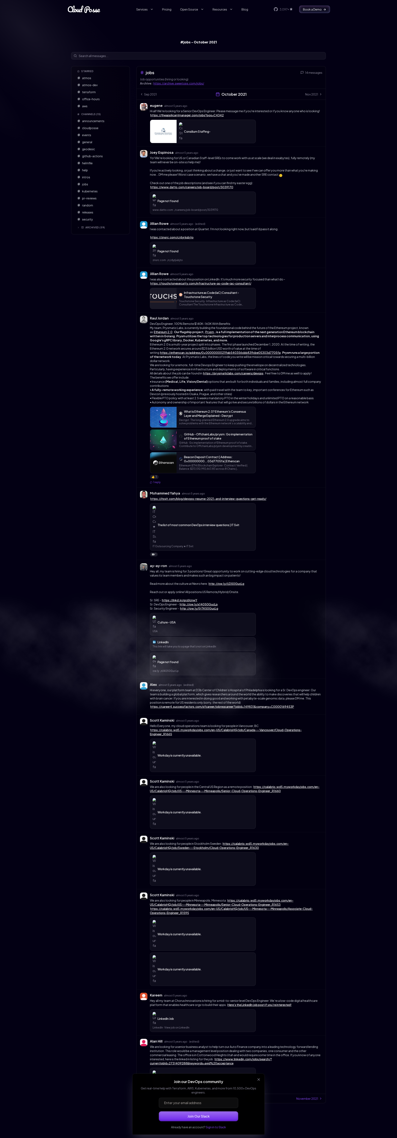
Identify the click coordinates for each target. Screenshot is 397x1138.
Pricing (166, 9)
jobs (150, 72)
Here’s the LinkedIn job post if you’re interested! (259, 1005)
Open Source (189, 9)
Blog (245, 9)
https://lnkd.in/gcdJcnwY (179, 600)
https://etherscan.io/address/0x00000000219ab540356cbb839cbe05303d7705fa (220, 352)
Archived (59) (95, 227)
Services (142, 9)
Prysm (209, 332)
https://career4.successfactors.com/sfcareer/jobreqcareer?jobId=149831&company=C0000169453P (222, 706)
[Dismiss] (258, 1079)
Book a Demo (312, 9)
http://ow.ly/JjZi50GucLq (226, 583)
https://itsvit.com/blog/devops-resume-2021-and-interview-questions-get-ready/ (208, 498)
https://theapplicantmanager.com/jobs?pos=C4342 (187, 115)
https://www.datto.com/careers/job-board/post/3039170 (191, 187)
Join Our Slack (199, 1116)
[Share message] (191, 105)
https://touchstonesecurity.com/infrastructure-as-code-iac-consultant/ (200, 283)
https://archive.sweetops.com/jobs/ (178, 83)
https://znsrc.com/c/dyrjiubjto (172, 237)
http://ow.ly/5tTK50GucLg (199, 608)
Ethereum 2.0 (163, 332)
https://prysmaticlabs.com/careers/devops (233, 373)
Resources (220, 9)
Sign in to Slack (216, 1127)
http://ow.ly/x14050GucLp (199, 604)
